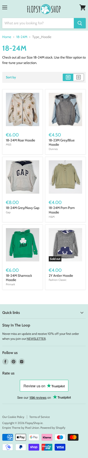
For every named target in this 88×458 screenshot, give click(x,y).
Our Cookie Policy (13, 417)
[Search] (80, 23)
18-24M (21, 37)
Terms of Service (39, 417)
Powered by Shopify (52, 427)
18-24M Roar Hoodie (20, 140)
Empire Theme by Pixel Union (20, 427)
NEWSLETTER (36, 339)
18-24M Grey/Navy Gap (22, 208)
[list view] (78, 77)
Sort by (11, 77)
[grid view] (68, 77)
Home (6, 37)
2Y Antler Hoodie (61, 276)
